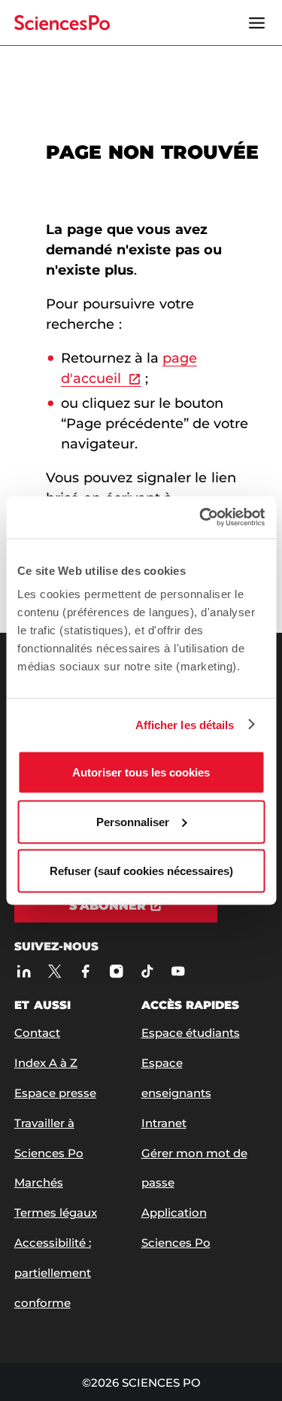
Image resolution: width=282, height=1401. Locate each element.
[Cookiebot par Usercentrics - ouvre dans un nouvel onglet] (201, 517)
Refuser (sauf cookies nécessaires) (141, 871)
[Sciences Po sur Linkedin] (23, 971)
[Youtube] (177, 971)
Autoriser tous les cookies (141, 772)
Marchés (38, 1182)
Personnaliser (132, 821)
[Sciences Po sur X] (54, 971)
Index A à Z (45, 1063)
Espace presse (55, 1093)
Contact (37, 1033)
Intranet (163, 1123)
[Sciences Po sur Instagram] (116, 971)
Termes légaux (55, 1212)
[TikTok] (147, 971)
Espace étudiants (190, 1033)
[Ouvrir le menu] (256, 22)
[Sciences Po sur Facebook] (85, 971)
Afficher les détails (185, 724)
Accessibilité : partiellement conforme (52, 1272)
